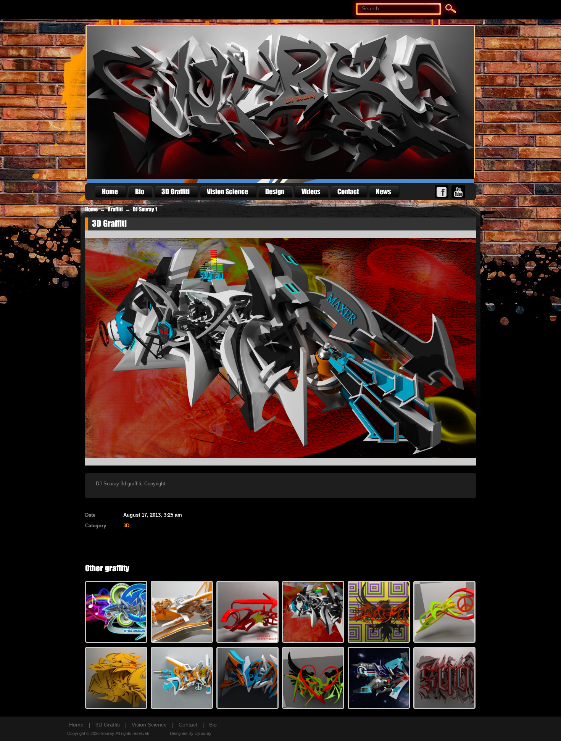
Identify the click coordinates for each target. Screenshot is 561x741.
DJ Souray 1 (145, 209)
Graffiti (115, 209)
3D (126, 525)
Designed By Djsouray (190, 733)
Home (91, 209)
